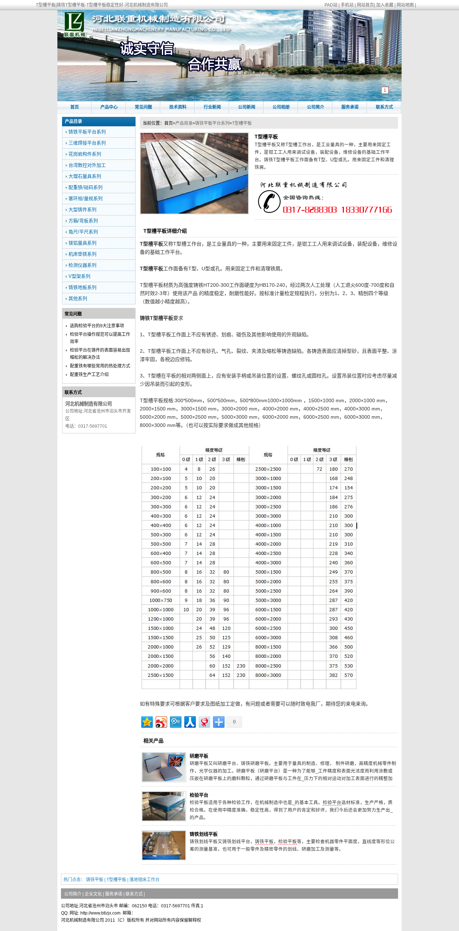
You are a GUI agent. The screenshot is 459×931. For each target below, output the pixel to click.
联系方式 (384, 107)
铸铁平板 (264, 841)
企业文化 (93, 894)
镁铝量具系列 (82, 243)
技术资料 (177, 107)
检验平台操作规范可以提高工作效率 (100, 338)
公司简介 (315, 107)
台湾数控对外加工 (87, 165)
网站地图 (405, 5)
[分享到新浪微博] (160, 721)
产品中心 (109, 107)
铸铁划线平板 (204, 834)
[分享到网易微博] (203, 721)
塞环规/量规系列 (85, 198)
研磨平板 (199, 756)
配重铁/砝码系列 (85, 187)
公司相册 (281, 107)
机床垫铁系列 (82, 254)
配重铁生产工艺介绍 (89, 374)
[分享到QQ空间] (146, 721)
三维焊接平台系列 (87, 143)
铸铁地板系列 (82, 287)
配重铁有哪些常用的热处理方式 (100, 366)
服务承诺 (350, 107)
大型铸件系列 (82, 209)
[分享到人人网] (189, 721)
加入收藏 (384, 5)
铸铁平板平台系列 (212, 123)
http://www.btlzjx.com (100, 913)
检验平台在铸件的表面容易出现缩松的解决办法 (100, 354)
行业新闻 (212, 107)
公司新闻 (246, 107)
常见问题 (143, 107)
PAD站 (331, 5)
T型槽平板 (242, 123)
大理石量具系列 (84, 176)
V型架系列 (79, 276)
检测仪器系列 (82, 265)
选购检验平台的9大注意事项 (97, 325)
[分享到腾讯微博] (175, 721)
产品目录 (184, 123)
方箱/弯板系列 (83, 220)
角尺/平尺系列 (83, 231)
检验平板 (287, 841)
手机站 (347, 5)
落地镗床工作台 (144, 879)
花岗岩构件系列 (84, 154)
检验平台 (199, 795)
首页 (74, 107)
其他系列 (77, 298)
